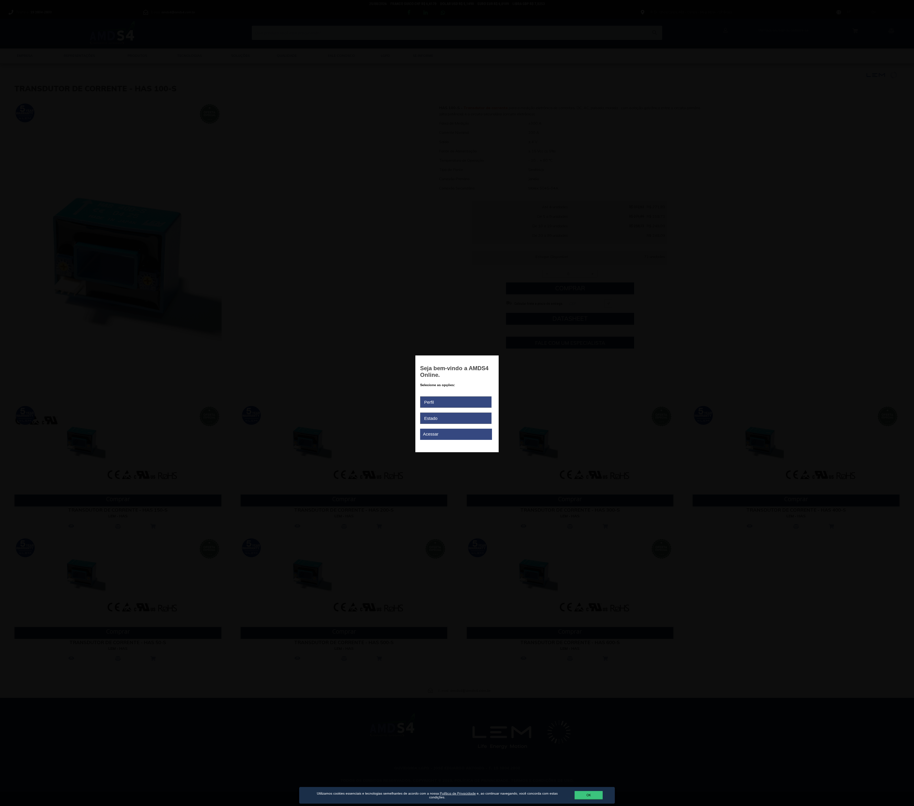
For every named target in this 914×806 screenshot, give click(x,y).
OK (588, 795)
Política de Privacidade (458, 793)
